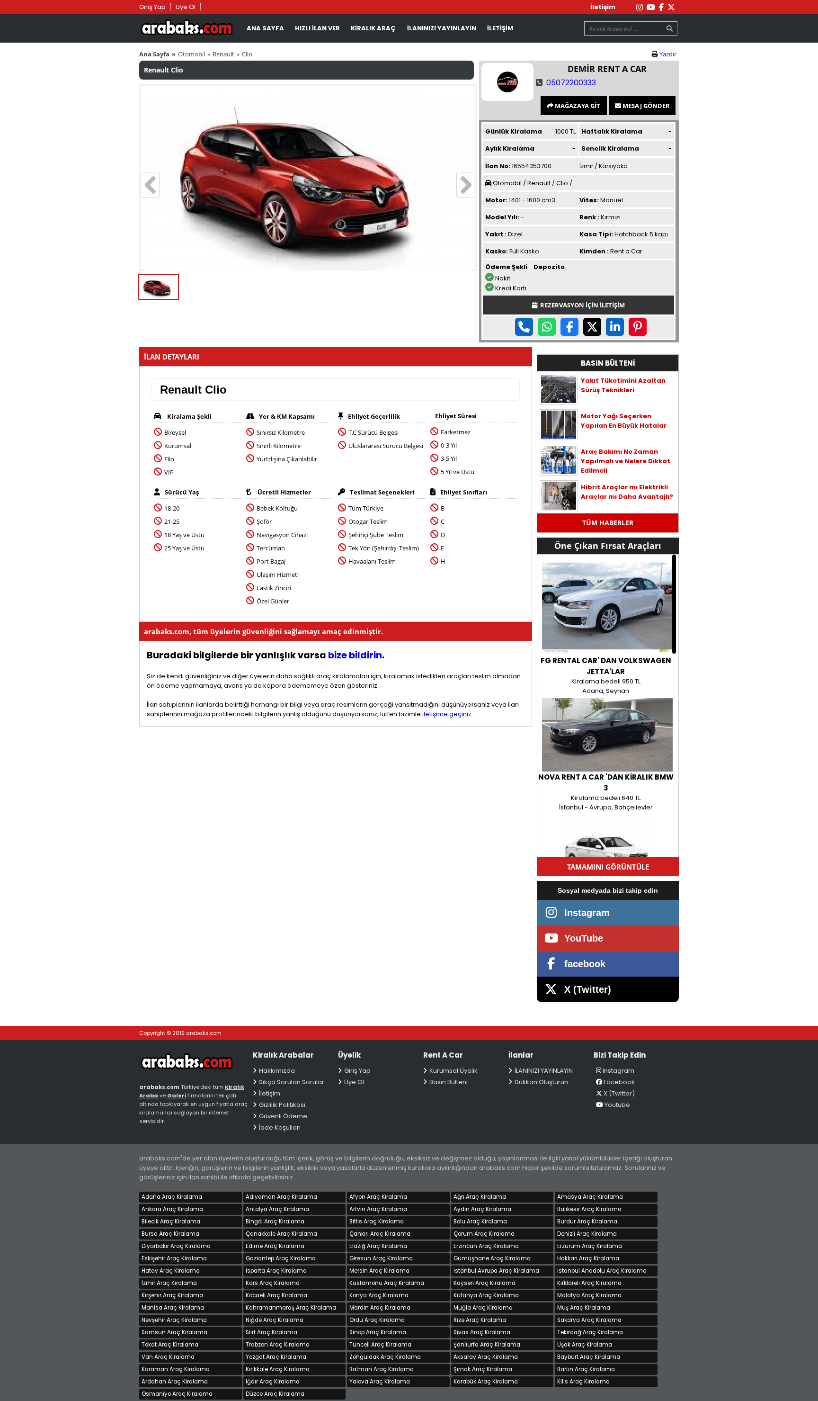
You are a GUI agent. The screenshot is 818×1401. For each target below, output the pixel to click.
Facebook (619, 1082)
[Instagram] (639, 7)
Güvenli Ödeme (283, 1116)
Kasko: (496, 251)
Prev (150, 185)
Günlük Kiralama (513, 131)
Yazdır (667, 54)
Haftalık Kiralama (611, 131)
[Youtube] (651, 7)
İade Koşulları (280, 1127)
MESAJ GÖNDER (645, 105)
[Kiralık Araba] (193, 1066)
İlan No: (497, 166)
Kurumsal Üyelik (453, 1070)
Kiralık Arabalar (186, 29)
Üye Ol (186, 6)
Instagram (618, 1070)
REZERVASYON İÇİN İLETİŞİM (581, 305)
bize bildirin (355, 655)
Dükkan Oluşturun (541, 1082)
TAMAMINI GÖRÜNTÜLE (608, 866)
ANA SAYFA (265, 28)
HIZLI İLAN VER (317, 28)
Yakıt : (496, 234)
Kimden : (594, 251)
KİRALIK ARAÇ (373, 28)
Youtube (617, 1104)
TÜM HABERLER (607, 522)
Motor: (496, 200)
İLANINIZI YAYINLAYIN (441, 28)
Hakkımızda (277, 1070)
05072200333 (571, 82)
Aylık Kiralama (509, 148)
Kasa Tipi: (596, 234)
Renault (223, 54)
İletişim (602, 6)
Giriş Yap (152, 6)
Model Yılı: (502, 217)
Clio (247, 54)
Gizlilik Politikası (282, 1104)
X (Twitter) (619, 1093)
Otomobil (191, 54)
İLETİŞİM (500, 28)
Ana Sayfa (154, 54)
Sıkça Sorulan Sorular (291, 1082)
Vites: (589, 200)
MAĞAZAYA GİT (576, 105)
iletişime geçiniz (446, 713)
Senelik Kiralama (610, 148)
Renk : (589, 217)
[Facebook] (661, 7)
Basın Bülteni (448, 1082)
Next (465, 185)
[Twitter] (671, 7)
